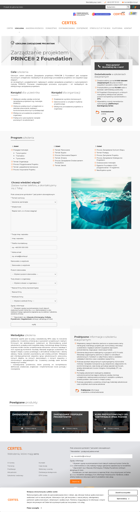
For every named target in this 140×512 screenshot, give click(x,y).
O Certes (10, 463)
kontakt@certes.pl (131, 2)
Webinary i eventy (46, 469)
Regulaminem (26, 319)
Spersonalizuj (122, 498)
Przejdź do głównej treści (13, 7)
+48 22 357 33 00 (113, 2)
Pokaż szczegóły (33, 508)
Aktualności (12, 472)
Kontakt (42, 463)
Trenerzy (10, 466)
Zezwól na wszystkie (123, 492)
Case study (43, 466)
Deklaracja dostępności (48, 472)
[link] (12, 23)
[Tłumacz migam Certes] (134, 7)
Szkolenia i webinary (15, 475)
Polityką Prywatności (110, 468)
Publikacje (11, 469)
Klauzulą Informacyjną (35, 317)
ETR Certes (43, 475)
